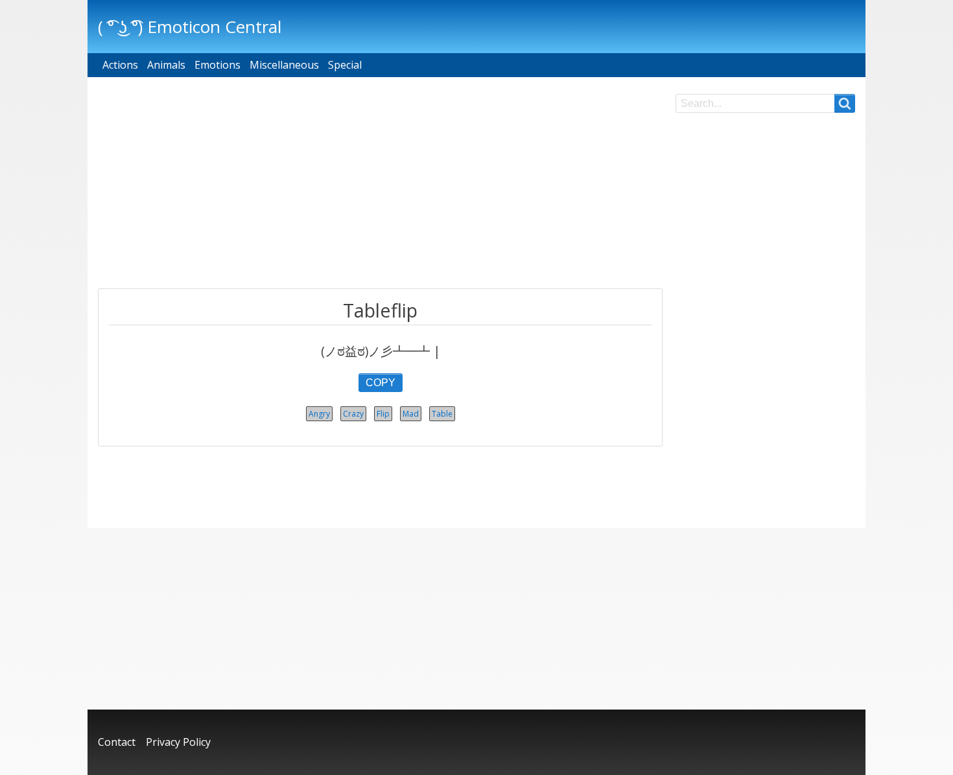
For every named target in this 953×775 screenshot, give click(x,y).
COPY (380, 382)
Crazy (353, 413)
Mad (411, 413)
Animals (166, 65)
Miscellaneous (284, 65)
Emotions (217, 65)
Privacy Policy (178, 742)
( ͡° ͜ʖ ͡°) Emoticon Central (189, 26)
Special (345, 65)
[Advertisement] (380, 184)
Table (442, 413)
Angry (319, 413)
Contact (116, 742)
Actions (120, 65)
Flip (383, 413)
